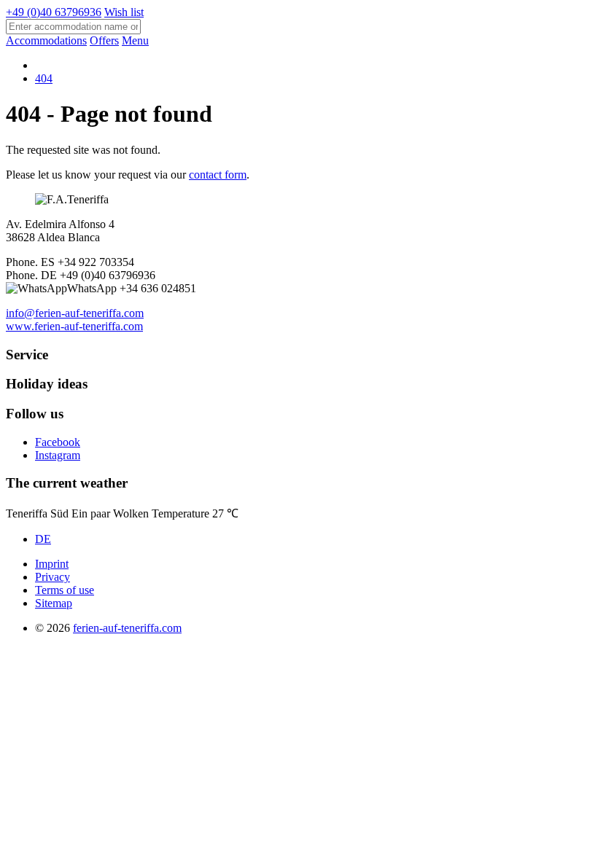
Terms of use (64, 590)
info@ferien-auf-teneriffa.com (75, 313)
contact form (217, 174)
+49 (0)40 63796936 (53, 12)
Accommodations (46, 40)
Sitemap (53, 603)
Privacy (52, 577)
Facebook (57, 442)
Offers (104, 40)
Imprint (52, 564)
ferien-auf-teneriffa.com (127, 628)
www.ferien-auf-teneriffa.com (74, 326)
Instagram (57, 455)
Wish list (124, 12)
